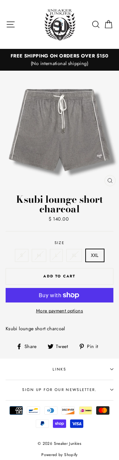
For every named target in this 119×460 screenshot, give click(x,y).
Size (59, 242)
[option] (59, 59)
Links (59, 369)
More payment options (59, 310)
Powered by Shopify (59, 454)
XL (74, 255)
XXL (95, 255)
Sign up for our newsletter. (59, 389)
